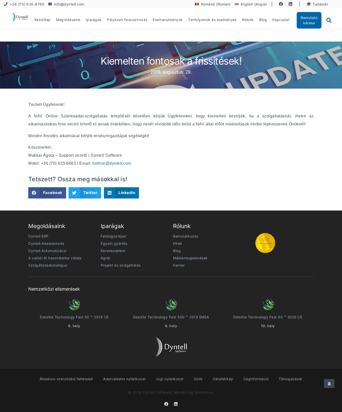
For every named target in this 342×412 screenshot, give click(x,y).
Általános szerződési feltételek (66, 379)
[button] (329, 20)
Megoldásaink (68, 20)
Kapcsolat (281, 20)
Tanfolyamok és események (212, 20)
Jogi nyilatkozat (170, 379)
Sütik (198, 379)
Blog (263, 20)
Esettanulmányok (168, 20)
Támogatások (290, 379)
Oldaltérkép (223, 379)
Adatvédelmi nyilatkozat (124, 379)
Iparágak (94, 20)
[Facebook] (281, 4)
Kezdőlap (43, 20)
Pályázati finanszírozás (127, 20)
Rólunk (248, 20)
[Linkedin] (290, 4)
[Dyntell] (20, 18)
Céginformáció (256, 379)
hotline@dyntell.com (111, 163)
